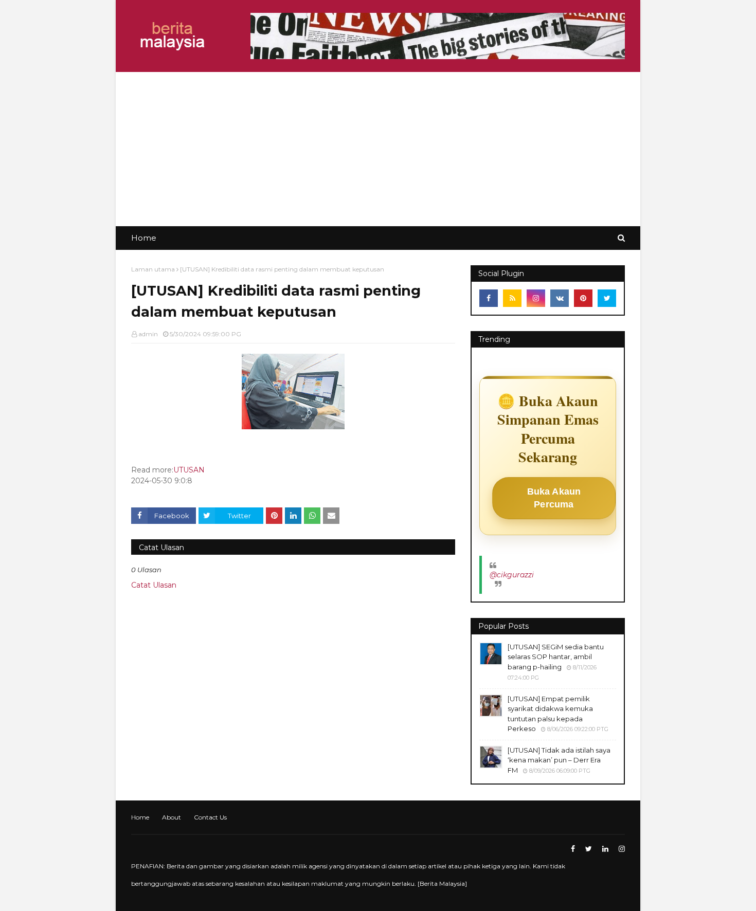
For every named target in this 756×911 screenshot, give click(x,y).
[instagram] (536, 298)
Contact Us (210, 817)
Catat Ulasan (153, 585)
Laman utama (153, 269)
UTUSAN (189, 470)
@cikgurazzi (512, 574)
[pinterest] (583, 298)
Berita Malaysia (442, 883)
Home (140, 817)
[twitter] (607, 298)
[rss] (512, 298)
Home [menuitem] (143, 238)
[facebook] (488, 298)
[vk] (559, 298)
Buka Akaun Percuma (554, 497)
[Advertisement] (378, 149)
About (171, 817)
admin (148, 334)
